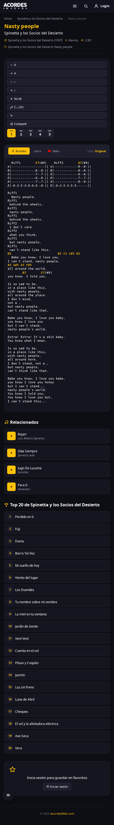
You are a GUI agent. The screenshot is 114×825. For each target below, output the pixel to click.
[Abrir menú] (75, 6)
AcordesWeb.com (62, 813)
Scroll (17, 98)
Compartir (20, 123)
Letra (37, 151)
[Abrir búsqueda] (86, 6)
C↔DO (19, 107)
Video (55, 151)
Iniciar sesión (59, 786)
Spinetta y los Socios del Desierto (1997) (35, 40)
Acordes (21, 151)
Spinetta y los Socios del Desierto (40, 18)
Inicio (8, 18)
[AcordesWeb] (18, 6)
